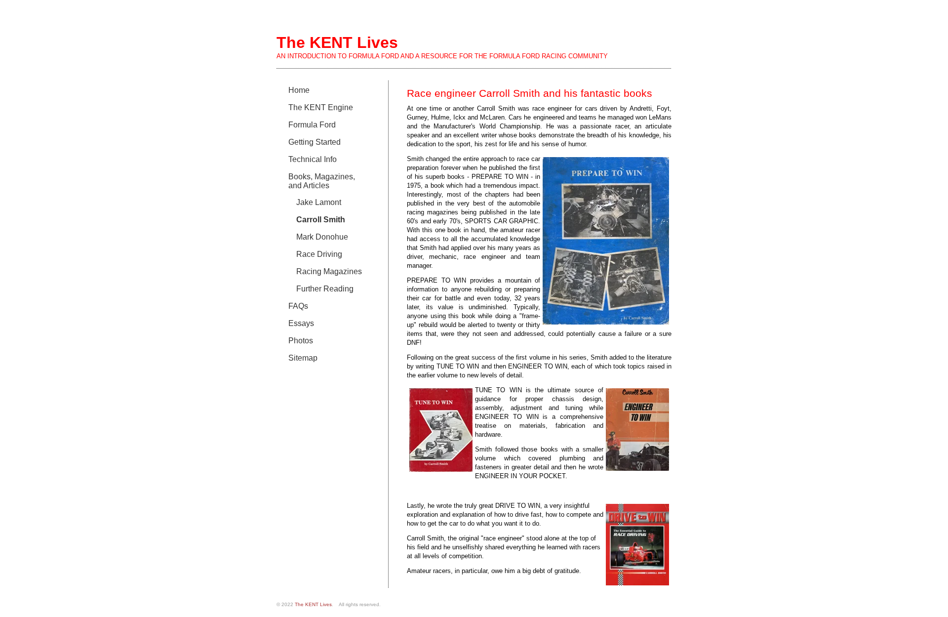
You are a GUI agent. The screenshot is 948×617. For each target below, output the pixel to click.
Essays (301, 323)
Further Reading (325, 289)
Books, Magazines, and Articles (321, 181)
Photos (300, 340)
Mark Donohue (322, 237)
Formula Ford (312, 125)
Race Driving (319, 254)
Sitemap (302, 358)
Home (299, 90)
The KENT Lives (313, 604)
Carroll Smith (320, 219)
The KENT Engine (320, 107)
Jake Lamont (318, 202)
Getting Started (314, 142)
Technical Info (312, 159)
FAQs (298, 306)
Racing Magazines (329, 271)
